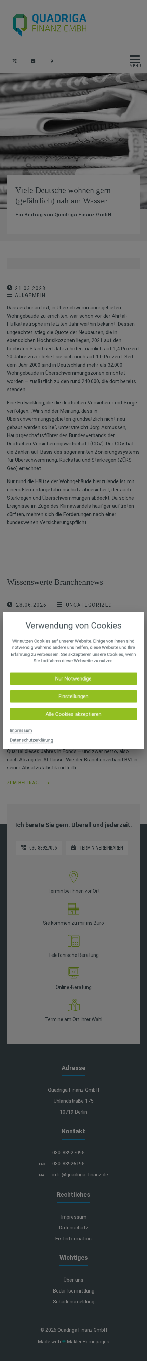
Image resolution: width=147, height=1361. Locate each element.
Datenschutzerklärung (31, 740)
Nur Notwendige (73, 678)
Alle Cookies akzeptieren (73, 714)
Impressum (21, 730)
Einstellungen (73, 696)
